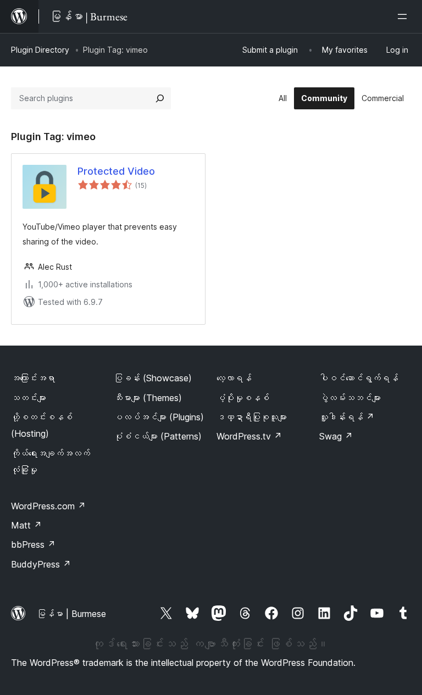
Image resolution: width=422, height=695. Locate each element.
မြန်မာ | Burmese (71, 613)
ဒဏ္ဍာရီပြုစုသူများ (251, 417)
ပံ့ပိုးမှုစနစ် (242, 397)
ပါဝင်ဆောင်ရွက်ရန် (358, 377)
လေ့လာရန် (234, 377)
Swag (336, 436)
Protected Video (116, 171)
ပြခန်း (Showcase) (153, 377)
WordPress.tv (249, 436)
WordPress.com (48, 506)
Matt (26, 525)
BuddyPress (41, 564)
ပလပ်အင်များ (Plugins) (159, 417)
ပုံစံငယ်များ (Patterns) (158, 436)
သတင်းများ (28, 397)
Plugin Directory (40, 49)
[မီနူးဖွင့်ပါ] (404, 16)
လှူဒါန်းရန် (346, 417)
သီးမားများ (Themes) (148, 397)
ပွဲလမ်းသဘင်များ (350, 397)
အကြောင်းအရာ (33, 377)
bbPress (33, 544)
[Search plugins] (160, 98)
